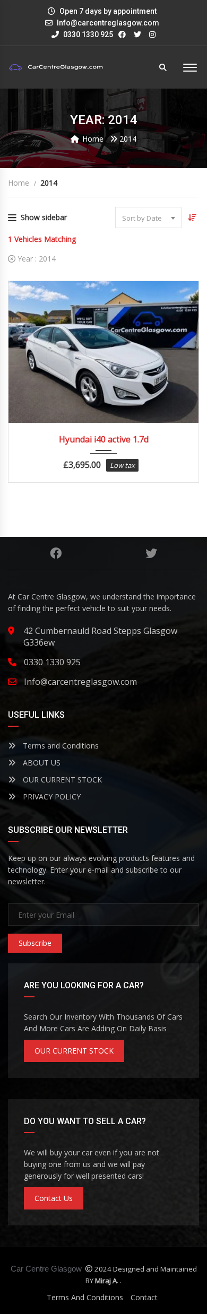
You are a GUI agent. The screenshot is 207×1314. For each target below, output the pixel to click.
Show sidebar (44, 217)
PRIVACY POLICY (51, 796)
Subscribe (35, 943)
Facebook (56, 553)
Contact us (53, 1198)
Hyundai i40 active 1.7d (104, 439)
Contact (144, 1297)
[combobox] (148, 217)
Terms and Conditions (60, 746)
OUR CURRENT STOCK (61, 780)
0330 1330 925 (87, 34)
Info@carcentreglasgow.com (108, 23)
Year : (35, 259)
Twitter (151, 553)
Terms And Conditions (85, 1297)
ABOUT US (41, 763)
